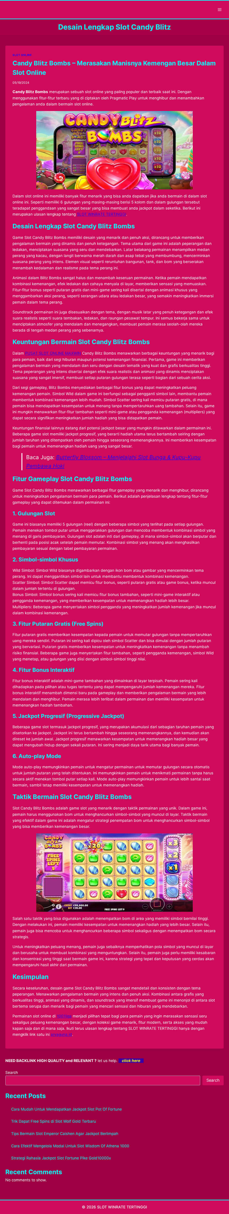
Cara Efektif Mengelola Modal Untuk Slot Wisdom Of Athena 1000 (70, 1146)
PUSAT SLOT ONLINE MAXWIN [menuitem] (53, 353)
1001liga (64, 1016)
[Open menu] (219, 9)
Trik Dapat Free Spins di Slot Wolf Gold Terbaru (53, 1121)
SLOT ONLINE (22, 55)
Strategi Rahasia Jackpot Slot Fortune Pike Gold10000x (61, 1158)
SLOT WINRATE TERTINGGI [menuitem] (101, 214)
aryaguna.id (61, 1034)
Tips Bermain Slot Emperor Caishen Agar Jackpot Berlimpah (64, 1133)
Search (11, 1072)
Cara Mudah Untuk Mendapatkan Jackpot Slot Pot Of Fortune (66, 1109)
